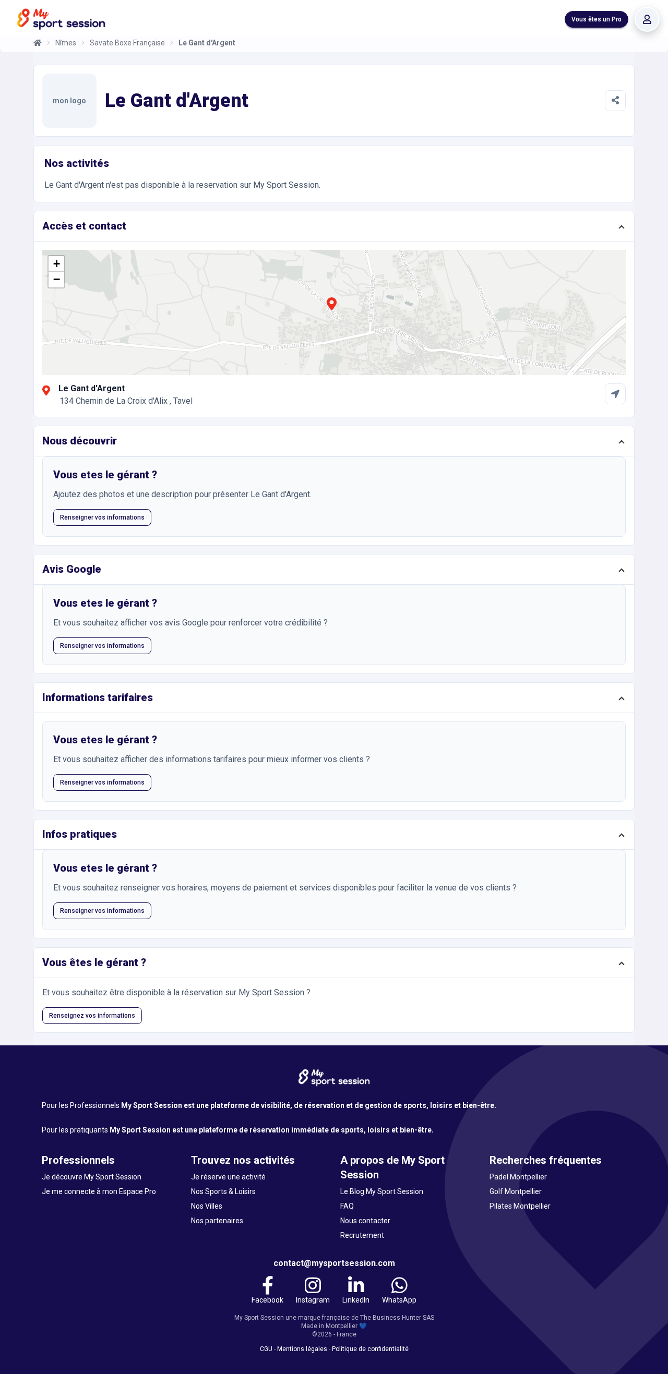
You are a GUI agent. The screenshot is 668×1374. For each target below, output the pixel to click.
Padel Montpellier (518, 1177)
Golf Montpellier (516, 1191)
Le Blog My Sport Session (381, 1191)
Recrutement (362, 1235)
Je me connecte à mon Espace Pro (99, 1191)
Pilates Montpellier (520, 1206)
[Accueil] (37, 42)
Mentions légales (302, 1349)
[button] (331, 309)
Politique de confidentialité (370, 1349)
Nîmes (65, 43)
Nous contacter (365, 1220)
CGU (266, 1349)
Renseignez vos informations (92, 1015)
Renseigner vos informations (102, 517)
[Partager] (615, 100)
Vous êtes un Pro (596, 19)
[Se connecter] (647, 19)
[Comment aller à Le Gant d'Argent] (615, 393)
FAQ (347, 1206)
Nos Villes (206, 1206)
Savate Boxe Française (127, 43)
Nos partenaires (217, 1220)
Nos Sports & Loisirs (223, 1191)
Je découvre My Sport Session (91, 1177)
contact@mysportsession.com (334, 1263)
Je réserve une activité (228, 1177)
